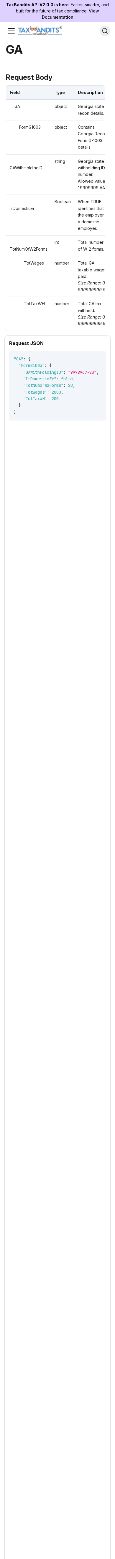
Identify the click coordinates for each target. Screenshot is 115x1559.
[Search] (105, 31)
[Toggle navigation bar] (11, 30)
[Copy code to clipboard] (99, 358)
